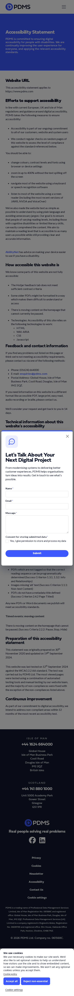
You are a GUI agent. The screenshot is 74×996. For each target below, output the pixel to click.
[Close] (67, 436)
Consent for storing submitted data (27, 537)
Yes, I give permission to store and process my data (38, 540)
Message (11, 513)
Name (9, 488)
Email (9, 500)
